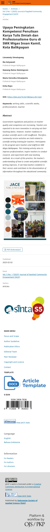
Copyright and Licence (14, 362)
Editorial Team (10, 351)
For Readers (8, 458)
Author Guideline (11, 341)
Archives (14, 9)
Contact (7, 367)
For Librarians (9, 466)
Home (5, 9)
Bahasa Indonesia (12, 442)
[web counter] (10, 422)
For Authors (8, 462)
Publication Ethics (12, 346)
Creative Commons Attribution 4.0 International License (23, 487)
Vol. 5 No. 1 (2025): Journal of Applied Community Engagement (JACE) (22, 12)
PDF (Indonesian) (13, 249)
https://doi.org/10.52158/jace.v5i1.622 (24, 97)
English (7, 438)
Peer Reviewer (10, 357)
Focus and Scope (11, 336)
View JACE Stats (23, 422)
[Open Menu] (2, 2)
